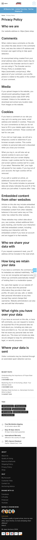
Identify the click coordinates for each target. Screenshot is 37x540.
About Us (5, 456)
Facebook (5, 494)
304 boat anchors (8, 406)
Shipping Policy (7, 464)
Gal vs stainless (7, 412)
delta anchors (6, 409)
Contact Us (6, 483)
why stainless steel (8, 415)
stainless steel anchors (20, 412)
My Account (6, 478)
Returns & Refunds (8, 461)
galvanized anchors (18, 409)
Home (3, 15)
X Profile (5, 497)
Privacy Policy (7, 467)
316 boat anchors (20, 406)
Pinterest (5, 500)
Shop (3, 470)
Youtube (5, 503)
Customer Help (7, 481)
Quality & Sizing (7, 458)
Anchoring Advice (8, 486)
